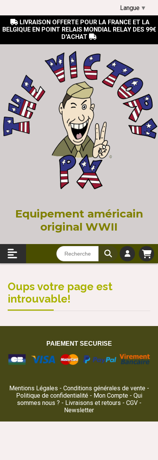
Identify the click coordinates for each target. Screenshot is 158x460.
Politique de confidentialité (52, 395)
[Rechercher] (108, 253)
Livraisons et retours (93, 402)
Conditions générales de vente (104, 388)
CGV (132, 402)
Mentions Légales (33, 388)
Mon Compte (111, 395)
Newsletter (79, 410)
